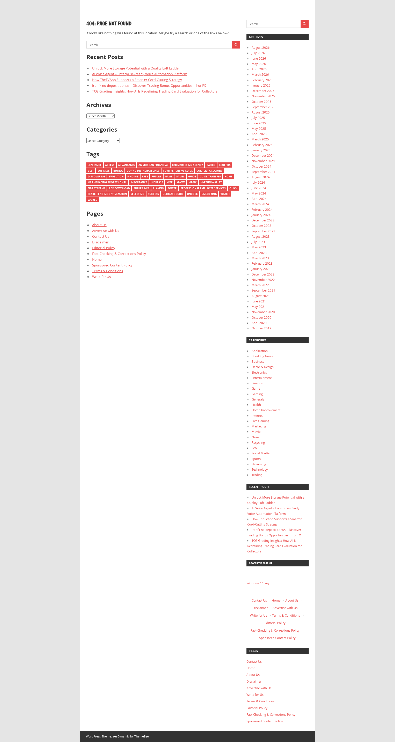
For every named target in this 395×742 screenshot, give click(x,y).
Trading (257, 475)
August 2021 (261, 296)
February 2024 (262, 209)
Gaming (257, 394)
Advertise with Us (105, 230)
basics (211, 165)
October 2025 (261, 102)
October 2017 (261, 328)
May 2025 (259, 128)
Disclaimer (100, 242)
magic (192, 182)
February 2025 (262, 145)
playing (158, 188)
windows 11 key (258, 583)
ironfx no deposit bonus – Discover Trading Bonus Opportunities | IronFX (149, 85)
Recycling (258, 442)
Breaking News (262, 356)
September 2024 (263, 172)
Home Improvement (266, 410)
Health (256, 405)
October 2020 (261, 317)
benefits (225, 165)
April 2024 (259, 199)
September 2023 (263, 231)
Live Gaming (260, 421)
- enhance (94, 165)
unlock (192, 194)
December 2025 (263, 91)
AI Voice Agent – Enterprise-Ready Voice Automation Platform (139, 74)
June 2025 (259, 123)
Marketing (259, 426)
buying (118, 170)
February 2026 (262, 80)
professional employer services (203, 188)
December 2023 (263, 220)
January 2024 (261, 215)
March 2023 (260, 258)
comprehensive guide (178, 170)
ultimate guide (173, 194)
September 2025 (263, 107)
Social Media (261, 453)
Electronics (259, 372)
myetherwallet (211, 182)
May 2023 (259, 247)
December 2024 (263, 155)
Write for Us (101, 276)
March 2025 (260, 139)
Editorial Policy (103, 248)
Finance (257, 383)
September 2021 (263, 290)
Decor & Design (263, 367)
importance (138, 182)
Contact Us (100, 236)
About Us (99, 225)
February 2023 (262, 263)
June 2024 (259, 188)
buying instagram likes (143, 170)
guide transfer (210, 176)
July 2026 (258, 53)
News (255, 437)
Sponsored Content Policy (112, 265)
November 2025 (263, 96)
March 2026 (260, 74)
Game (168, 176)
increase (157, 182)
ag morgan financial (153, 165)
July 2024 (258, 182)
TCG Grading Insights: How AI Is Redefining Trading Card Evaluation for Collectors (155, 91)
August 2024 (261, 177)
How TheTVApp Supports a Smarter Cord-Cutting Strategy (137, 80)
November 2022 (263, 280)
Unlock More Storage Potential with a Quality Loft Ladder (136, 68)
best (91, 170)
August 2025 (261, 112)
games (180, 176)
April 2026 (259, 69)
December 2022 (263, 274)
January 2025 (261, 150)
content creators (209, 170)
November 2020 (263, 312)
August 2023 (261, 236)
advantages (126, 165)
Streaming (259, 464)
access (109, 165)
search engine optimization (107, 194)
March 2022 (260, 285)
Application (260, 351)
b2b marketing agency (187, 165)
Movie (256, 431)
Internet (257, 415)
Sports (256, 459)
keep (170, 182)
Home (228, 176)
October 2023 (261, 225)
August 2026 (261, 47)
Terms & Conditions (107, 271)
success (153, 194)
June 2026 (259, 58)
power (172, 188)
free (145, 176)
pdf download (119, 188)
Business (104, 170)
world (92, 199)
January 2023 (261, 269)
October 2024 (261, 166)
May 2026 (259, 64)
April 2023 (259, 253)
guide (192, 176)
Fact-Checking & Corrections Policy (119, 253)
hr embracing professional (107, 182)
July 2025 (258, 118)
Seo (254, 448)
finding (132, 176)
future (156, 176)
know (181, 182)
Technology (260, 469)
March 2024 (260, 204)
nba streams (96, 188)
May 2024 (259, 193)
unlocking (209, 194)
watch (225, 194)
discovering (96, 176)
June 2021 (259, 301)
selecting (137, 194)
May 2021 (259, 306)
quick (233, 188)
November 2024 (263, 161)
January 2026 (261, 85)
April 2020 (259, 323)
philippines (141, 188)
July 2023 (258, 242)
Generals (258, 399)
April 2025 (259, 134)
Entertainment (262, 378)
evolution (116, 176)
